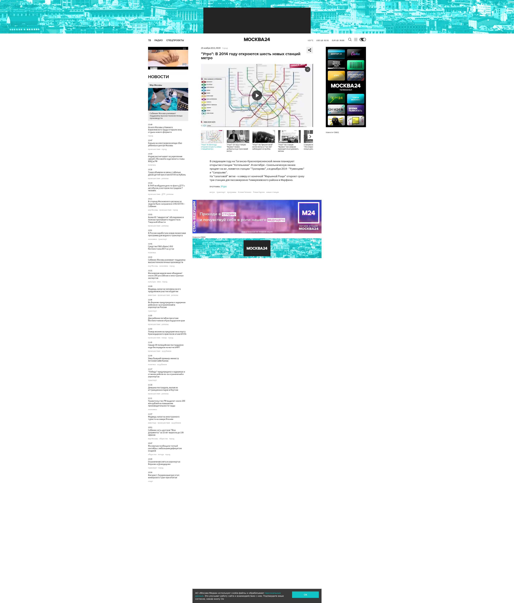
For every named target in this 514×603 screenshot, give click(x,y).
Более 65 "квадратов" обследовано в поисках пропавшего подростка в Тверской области (166, 220)
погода (161, 454)
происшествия (154, 149)
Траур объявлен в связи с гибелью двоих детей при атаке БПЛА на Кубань (167, 173)
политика (152, 165)
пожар (164, 338)
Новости (158, 77)
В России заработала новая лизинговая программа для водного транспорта (167, 234)
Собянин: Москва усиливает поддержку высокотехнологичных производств (166, 116)
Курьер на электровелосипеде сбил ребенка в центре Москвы (165, 144)
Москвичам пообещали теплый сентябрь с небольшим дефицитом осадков (165, 448)
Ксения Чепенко (244, 192)
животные (152, 295)
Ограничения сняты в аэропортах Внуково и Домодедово (164, 463)
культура (152, 282)
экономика (152, 239)
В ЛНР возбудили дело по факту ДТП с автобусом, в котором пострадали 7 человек (166, 188)
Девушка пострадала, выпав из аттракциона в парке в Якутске (163, 388)
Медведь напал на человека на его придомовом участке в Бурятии (164, 290)
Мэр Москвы (156, 85)
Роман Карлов (259, 192)
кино (159, 282)
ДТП (163, 194)
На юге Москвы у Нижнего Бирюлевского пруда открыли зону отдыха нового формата (165, 130)
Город (225, 48)
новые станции (272, 192)
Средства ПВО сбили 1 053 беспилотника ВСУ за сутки (161, 247)
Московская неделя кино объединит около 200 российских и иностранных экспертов (166, 276)
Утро (224, 186)
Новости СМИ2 (198, 237)
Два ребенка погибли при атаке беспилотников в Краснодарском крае (166, 319)
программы (231, 192)
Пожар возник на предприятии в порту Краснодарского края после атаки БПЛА (167, 333)
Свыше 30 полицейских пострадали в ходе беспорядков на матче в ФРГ (165, 346)
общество (163, 439)
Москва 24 (257, 39)
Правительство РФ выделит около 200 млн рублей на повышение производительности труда (166, 403)
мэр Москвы (153, 210)
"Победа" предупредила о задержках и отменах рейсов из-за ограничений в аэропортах (166, 374)
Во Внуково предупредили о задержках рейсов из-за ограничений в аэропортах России (167, 305)
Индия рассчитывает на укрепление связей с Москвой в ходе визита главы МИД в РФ (166, 159)
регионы (165, 178)
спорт (150, 481)
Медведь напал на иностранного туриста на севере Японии (163, 418)
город (150, 136)
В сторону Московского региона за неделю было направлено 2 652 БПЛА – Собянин (166, 204)
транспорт (162, 239)
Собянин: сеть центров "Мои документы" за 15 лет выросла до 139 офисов (166, 432)
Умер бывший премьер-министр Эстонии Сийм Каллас (163, 359)
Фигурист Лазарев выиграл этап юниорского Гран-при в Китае (163, 476)
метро (212, 192)
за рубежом (166, 351)
